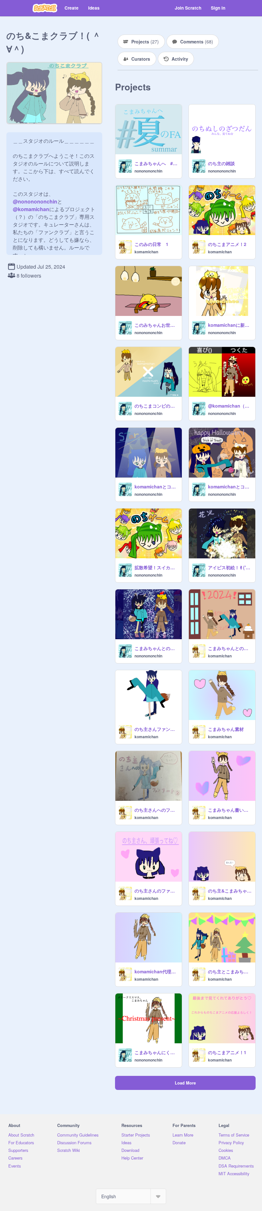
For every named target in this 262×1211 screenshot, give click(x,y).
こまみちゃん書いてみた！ (229, 810)
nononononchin (148, 171)
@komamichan (31, 209)
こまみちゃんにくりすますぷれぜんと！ (156, 1052)
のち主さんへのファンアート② (156, 810)
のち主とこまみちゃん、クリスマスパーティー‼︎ (229, 971)
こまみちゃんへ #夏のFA (156, 163)
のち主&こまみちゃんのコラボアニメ (229, 890)
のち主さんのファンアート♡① (156, 890)
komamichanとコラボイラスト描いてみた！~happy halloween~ (229, 486)
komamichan (146, 252)
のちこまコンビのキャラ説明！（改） (156, 405)
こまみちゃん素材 (226, 729)
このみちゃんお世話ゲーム (156, 325)
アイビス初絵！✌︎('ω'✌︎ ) (229, 567)
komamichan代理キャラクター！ (156, 971)
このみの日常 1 (151, 244)
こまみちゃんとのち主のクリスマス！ (156, 648)
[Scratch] (45, 8)
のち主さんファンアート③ (156, 729)
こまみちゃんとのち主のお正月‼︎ (229, 648)
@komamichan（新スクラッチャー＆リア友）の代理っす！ (229, 405)
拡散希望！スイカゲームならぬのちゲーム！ (156, 567)
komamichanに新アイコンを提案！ (229, 325)
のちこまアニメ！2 (227, 244)
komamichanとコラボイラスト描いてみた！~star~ (156, 486)
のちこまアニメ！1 (227, 1052)
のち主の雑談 (221, 163)
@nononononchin (35, 201)
